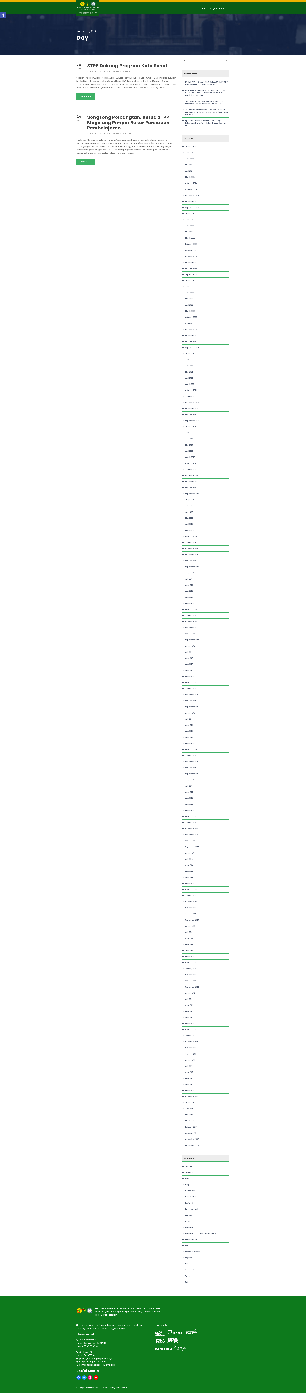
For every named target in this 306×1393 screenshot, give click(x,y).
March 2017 (190, 676)
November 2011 (191, 1048)
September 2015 (192, 774)
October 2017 (190, 634)
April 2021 (189, 378)
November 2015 (191, 761)
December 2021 (191, 329)
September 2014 (192, 847)
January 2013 (190, 968)
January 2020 (191, 469)
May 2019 (189, 518)
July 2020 (189, 433)
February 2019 (191, 536)
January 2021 (190, 396)
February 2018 (191, 609)
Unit (187, 1282)
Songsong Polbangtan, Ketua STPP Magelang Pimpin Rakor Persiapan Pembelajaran (128, 122)
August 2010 (190, 1102)
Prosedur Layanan (192, 1251)
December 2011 (191, 1042)
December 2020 (192, 402)
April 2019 (189, 524)
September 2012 (192, 987)
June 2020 (189, 439)
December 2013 (191, 901)
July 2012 (188, 999)
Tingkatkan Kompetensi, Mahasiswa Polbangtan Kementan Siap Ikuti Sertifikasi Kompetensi (205, 102)
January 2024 (191, 189)
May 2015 (189, 798)
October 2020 (191, 414)
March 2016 (190, 743)
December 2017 (191, 621)
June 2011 (189, 1072)
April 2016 (189, 737)
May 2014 (189, 871)
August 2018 (190, 573)
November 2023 (191, 201)
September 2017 (192, 640)
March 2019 (190, 530)
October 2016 (190, 701)
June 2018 (189, 585)
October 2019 (190, 487)
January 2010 (190, 1133)
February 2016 (191, 749)
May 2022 (189, 299)
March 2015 (189, 810)
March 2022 (190, 311)
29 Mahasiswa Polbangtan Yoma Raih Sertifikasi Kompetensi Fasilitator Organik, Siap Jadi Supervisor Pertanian (206, 112)
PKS (186, 1245)
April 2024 (189, 171)
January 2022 (190, 323)
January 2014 (190, 895)
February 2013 (191, 962)
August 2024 (190, 146)
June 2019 (189, 512)
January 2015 (190, 822)
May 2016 (189, 731)
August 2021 (190, 353)
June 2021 (189, 366)
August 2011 (190, 1060)
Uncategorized (191, 1276)
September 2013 (192, 920)
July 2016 (189, 719)
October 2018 (190, 560)
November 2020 (192, 408)
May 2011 (188, 1078)
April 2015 (189, 804)
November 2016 (191, 694)
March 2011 (189, 1090)
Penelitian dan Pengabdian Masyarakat (201, 1233)
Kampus (129, 134)
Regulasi (188, 1258)
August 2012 (190, 993)
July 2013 (188, 932)
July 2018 (189, 579)
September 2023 (192, 207)
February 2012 (191, 1029)
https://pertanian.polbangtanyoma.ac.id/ (96, 1365)
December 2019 (191, 475)
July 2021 (188, 360)
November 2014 (191, 835)
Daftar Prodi (190, 1191)
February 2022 (191, 317)
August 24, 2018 (95, 72)
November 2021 (191, 335)
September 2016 (192, 707)
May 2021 (189, 372)
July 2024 (189, 153)
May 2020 (189, 445)
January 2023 (190, 250)
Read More (85, 96)
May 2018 (189, 591)
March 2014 (190, 883)
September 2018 (192, 567)
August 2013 (190, 926)
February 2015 (191, 816)
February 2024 (191, 183)
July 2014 (189, 859)
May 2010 (189, 1115)
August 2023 (190, 213)
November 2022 (191, 262)
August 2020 (190, 427)
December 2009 (192, 1139)
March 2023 (190, 238)
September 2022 (192, 274)
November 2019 (191, 481)
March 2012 (189, 1023)
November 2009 (192, 1145)
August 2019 (190, 500)
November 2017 (191, 627)
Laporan (188, 1221)
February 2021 (191, 390)
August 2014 (190, 853)
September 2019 (192, 494)
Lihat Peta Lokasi (85, 1334)
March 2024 (190, 177)
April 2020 (189, 451)
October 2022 (191, 268)
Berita (128, 72)
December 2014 (191, 828)
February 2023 (191, 244)
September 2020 (192, 420)
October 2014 (191, 841)
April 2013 (189, 950)
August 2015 (190, 780)
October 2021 (190, 341)
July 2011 (188, 1066)
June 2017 (189, 658)
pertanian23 (115, 72)
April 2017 (189, 670)
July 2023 (189, 219)
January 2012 (190, 1035)
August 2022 (190, 280)
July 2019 (189, 506)
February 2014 (191, 889)
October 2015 (190, 768)
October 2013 (190, 914)
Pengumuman (191, 1239)
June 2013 (189, 938)
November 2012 (191, 975)
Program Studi (217, 8)
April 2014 (189, 877)
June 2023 (189, 226)
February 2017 (191, 682)
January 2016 (190, 755)
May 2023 (189, 232)
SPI (186, 1264)
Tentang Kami (191, 1270)
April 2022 (189, 305)
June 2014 (189, 865)
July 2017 (189, 652)
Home (202, 8)
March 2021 (189, 384)
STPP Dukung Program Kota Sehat (127, 66)
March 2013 (189, 956)
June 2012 (189, 1005)
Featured (189, 1203)
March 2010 (190, 1121)
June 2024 (189, 159)
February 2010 (191, 1127)
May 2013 (189, 944)
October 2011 (190, 1054)
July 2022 (189, 286)
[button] (3, 15)
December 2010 (191, 1096)
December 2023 (192, 195)
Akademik (189, 1172)
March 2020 (190, 457)
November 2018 (191, 554)
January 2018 (190, 615)
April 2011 (188, 1084)
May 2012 (189, 1011)
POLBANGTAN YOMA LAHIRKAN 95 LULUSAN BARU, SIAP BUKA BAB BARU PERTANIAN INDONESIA (206, 83)
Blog (187, 1184)
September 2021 (192, 347)
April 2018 (189, 597)
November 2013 (191, 908)
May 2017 (189, 664)
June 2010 (189, 1109)
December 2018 (191, 548)
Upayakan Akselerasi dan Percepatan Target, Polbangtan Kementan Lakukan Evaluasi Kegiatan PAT (205, 123)
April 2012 (189, 1017)
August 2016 (190, 713)
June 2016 (189, 725)
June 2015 (189, 792)
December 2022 (192, 256)
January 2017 (190, 688)
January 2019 (190, 542)
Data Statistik (190, 1197)
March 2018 (190, 603)
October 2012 (190, 981)
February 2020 (191, 463)
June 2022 (189, 293)
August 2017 (190, 646)
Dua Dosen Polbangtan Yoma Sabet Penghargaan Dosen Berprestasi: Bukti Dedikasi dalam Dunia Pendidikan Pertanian (206, 92)
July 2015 (188, 786)
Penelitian (189, 1227)
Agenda (188, 1166)
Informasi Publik (191, 1209)
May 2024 (189, 165)
